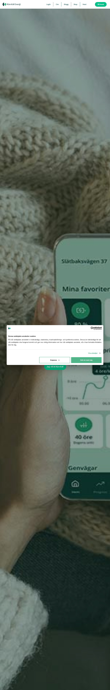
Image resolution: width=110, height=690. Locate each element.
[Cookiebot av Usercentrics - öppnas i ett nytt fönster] (92, 328)
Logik (48, 4)
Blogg (66, 4)
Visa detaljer (93, 353)
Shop (75, 4)
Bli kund (101, 4)
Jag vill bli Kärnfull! (55, 366)
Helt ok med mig (86, 360)
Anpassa (53, 360)
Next (84, 4)
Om (57, 4)
